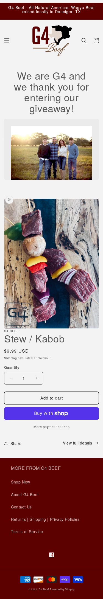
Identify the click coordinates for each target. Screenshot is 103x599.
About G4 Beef (25, 494)
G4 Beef (44, 589)
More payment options (51, 426)
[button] (7, 41)
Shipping (10, 358)
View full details (77, 443)
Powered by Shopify (62, 589)
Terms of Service (27, 531)
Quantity (11, 367)
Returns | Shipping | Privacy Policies (45, 519)
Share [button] (16, 443)
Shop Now (20, 482)
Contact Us (21, 507)
